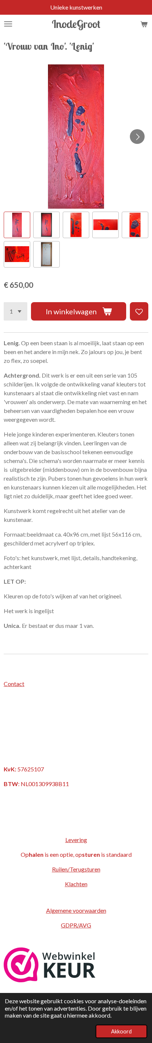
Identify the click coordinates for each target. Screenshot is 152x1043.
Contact (14, 683)
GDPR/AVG (76, 925)
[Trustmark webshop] (50, 979)
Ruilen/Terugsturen (76, 869)
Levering (76, 839)
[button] (17, 225)
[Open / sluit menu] (8, 24)
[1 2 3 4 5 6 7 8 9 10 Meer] (15, 311)
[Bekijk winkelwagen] (144, 24)
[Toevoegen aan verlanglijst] (139, 311)
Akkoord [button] (121, 1031)
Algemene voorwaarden (76, 910)
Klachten (76, 883)
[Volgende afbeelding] (137, 136)
